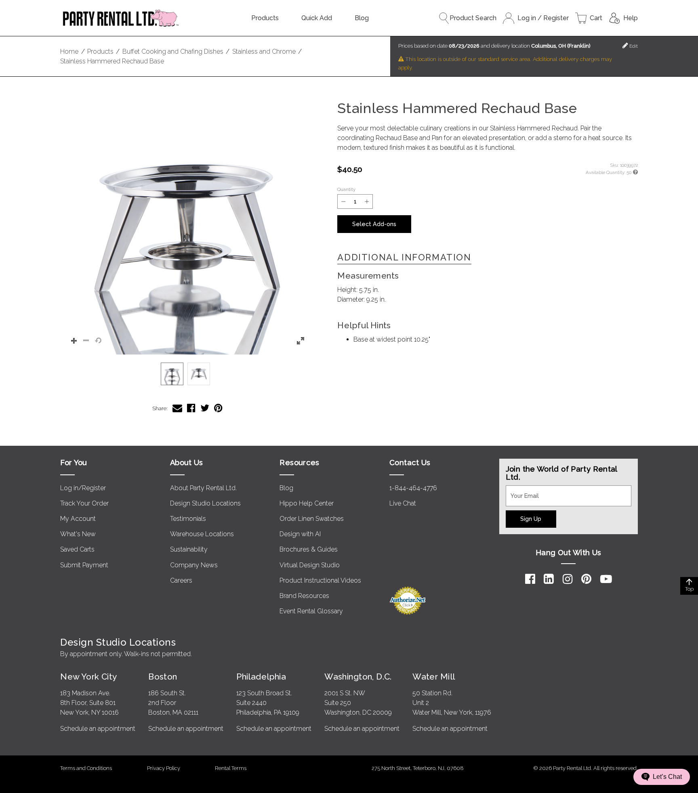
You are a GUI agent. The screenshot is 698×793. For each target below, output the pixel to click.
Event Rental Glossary (311, 611)
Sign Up (530, 518)
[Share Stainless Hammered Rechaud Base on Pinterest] (218, 408)
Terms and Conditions (86, 768)
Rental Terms (230, 768)
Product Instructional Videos (320, 580)
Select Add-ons (374, 223)
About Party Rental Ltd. (203, 488)
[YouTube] (606, 579)
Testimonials (188, 518)
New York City (88, 676)
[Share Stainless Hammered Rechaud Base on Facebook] (191, 408)
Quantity (346, 189)
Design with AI (300, 534)
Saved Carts (77, 549)
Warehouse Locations (202, 534)
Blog (362, 18)
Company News (194, 565)
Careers (181, 580)
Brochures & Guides (309, 549)
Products (265, 18)
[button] (187, 228)
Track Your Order (84, 503)
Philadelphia (261, 676)
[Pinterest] (586, 579)
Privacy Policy (163, 768)
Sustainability (189, 549)
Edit (633, 46)
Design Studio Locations (205, 503)
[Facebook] (530, 579)
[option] (172, 374)
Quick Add (316, 18)
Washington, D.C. (358, 676)
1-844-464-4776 (413, 488)
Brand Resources (304, 596)
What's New (78, 534)
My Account (78, 518)
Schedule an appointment (97, 728)
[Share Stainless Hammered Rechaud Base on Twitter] (204, 408)
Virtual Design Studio (310, 565)
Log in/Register (83, 488)
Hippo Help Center (307, 503)
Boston (162, 676)
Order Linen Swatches (312, 518)
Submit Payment (84, 565)
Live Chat (402, 503)
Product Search (473, 18)
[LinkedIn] (549, 579)
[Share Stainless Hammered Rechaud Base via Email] (177, 408)
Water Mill (433, 676)
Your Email (521, 490)
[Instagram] (568, 579)
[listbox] (187, 374)
